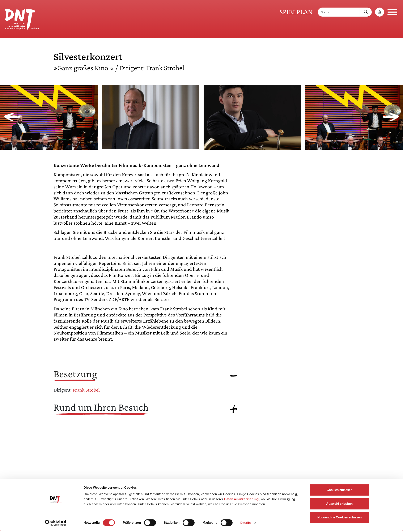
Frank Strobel (86, 390)
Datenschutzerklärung (241, 499)
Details (245, 522)
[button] (49, 146)
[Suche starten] (366, 12)
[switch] (150, 522)
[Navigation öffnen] (392, 12)
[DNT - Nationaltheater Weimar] (22, 18)
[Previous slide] (12, 117)
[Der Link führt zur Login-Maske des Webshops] (379, 12)
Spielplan (296, 12)
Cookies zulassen (339, 490)
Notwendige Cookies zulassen (339, 517)
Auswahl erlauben (339, 503)
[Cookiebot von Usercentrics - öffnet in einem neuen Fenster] (55, 523)
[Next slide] (391, 117)
